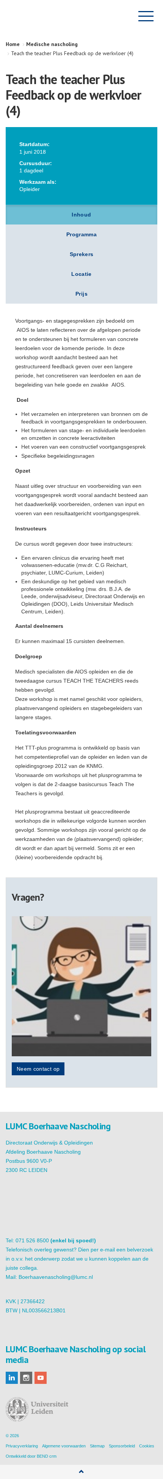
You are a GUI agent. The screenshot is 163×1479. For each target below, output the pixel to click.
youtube (40, 1378)
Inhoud (81, 215)
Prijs (81, 294)
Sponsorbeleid (122, 1446)
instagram (26, 1378)
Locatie (81, 274)
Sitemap (97, 1446)
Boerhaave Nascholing (43, 16)
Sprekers (82, 254)
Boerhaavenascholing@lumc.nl (56, 1277)
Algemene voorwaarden (64, 1446)
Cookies (146, 1446)
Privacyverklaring (22, 1446)
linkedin (12, 1378)
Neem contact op (38, 1069)
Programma (81, 234)
